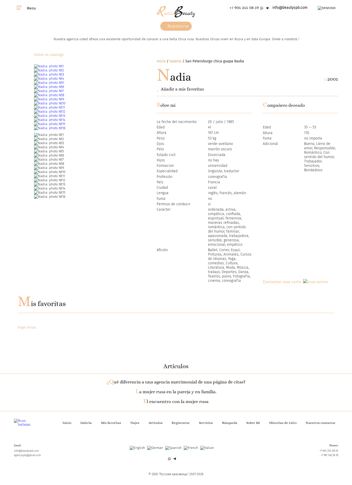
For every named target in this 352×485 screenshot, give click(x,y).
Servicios (206, 423)
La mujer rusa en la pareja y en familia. (176, 391)
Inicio (161, 61)
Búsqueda (229, 423)
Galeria (175, 61)
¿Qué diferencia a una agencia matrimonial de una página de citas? (176, 381)
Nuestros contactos (320, 423)
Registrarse (177, 26)
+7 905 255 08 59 (244, 7)
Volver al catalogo (49, 55)
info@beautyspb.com (289, 7)
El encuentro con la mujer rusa (175, 401)
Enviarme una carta (282, 281)
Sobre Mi (253, 423)
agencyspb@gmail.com (27, 455)
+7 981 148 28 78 (329, 455)
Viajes (134, 423)
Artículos (156, 423)
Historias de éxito (283, 423)
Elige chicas (27, 327)
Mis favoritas (42, 303)
